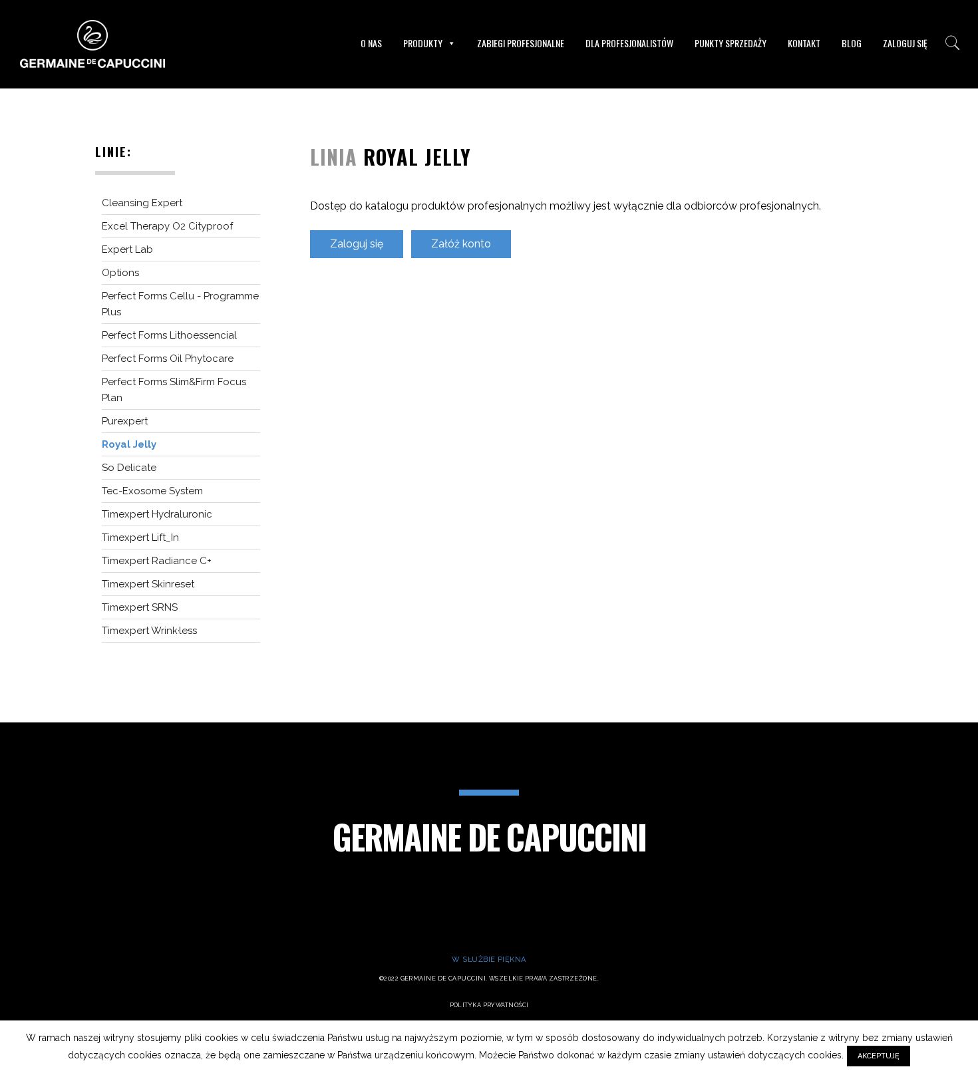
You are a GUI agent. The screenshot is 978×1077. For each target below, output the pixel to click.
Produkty (422, 43)
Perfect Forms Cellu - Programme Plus (180, 304)
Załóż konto (461, 243)
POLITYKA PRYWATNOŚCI (489, 1005)
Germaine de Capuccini (489, 836)
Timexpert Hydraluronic (157, 514)
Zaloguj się (905, 43)
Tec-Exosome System (152, 491)
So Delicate (129, 468)
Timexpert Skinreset (148, 584)
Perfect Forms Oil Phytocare (168, 359)
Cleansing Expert (142, 203)
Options (120, 273)
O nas (371, 43)
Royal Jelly (129, 444)
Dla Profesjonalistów (629, 43)
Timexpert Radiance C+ (157, 561)
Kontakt (804, 43)
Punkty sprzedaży (730, 43)
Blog (852, 43)
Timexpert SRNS (140, 607)
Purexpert (125, 421)
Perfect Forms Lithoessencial (169, 335)
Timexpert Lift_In (140, 537)
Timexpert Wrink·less (149, 631)
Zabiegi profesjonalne (520, 43)
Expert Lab (127, 249)
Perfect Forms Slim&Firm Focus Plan (174, 390)
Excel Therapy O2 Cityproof (167, 226)
